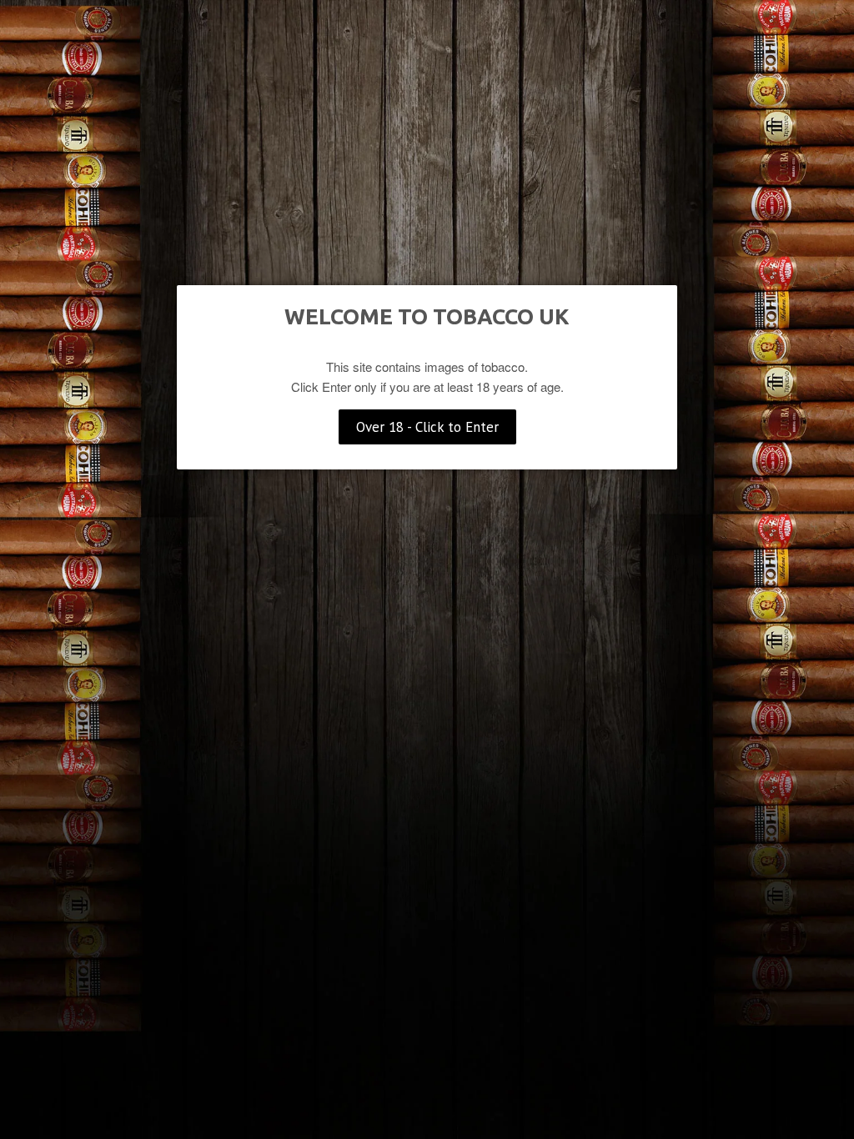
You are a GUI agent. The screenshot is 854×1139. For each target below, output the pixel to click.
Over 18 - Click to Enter (427, 427)
